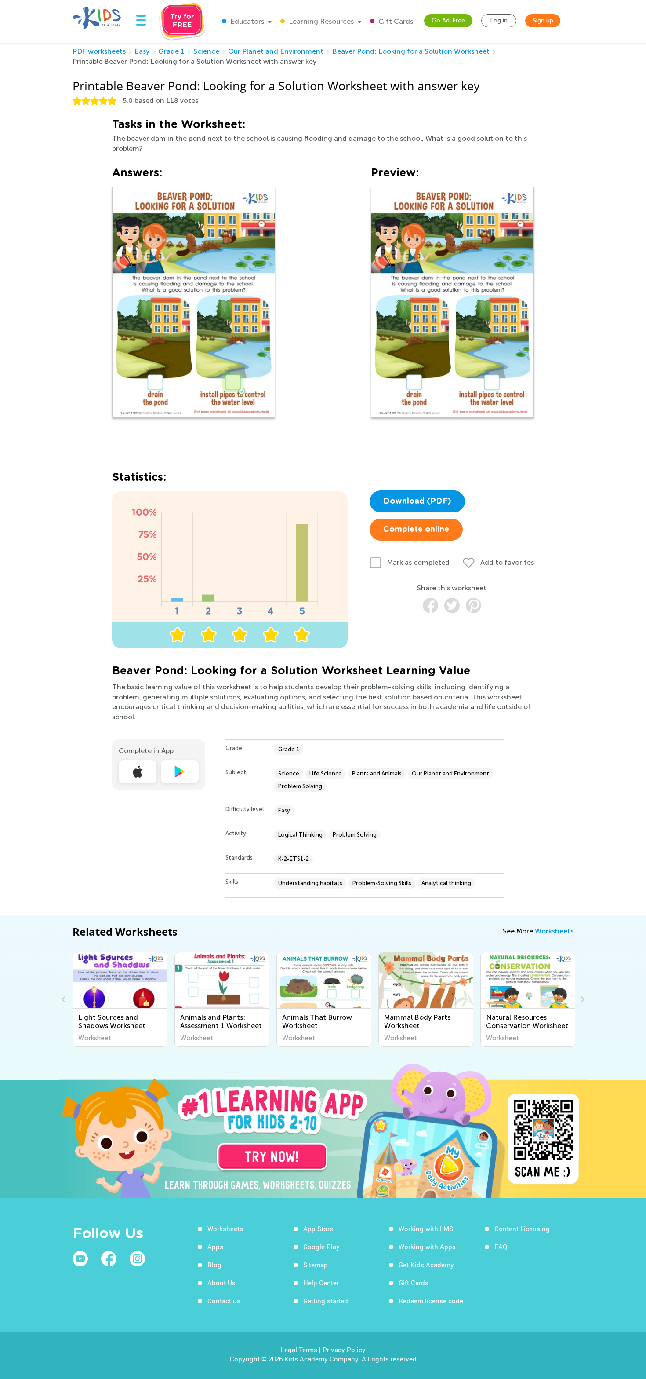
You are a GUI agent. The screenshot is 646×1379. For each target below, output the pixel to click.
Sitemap (315, 1264)
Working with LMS (426, 1228)
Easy (141, 51)
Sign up (543, 20)
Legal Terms (299, 1349)
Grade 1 (171, 51)
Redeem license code (431, 1300)
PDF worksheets (99, 51)
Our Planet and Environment (275, 51)
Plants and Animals (377, 773)
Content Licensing (522, 1228)
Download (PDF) (417, 501)
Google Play (321, 1246)
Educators (246, 21)
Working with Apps (427, 1246)
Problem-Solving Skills (381, 883)
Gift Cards (395, 21)
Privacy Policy (344, 1349)
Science (206, 51)
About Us (221, 1282)
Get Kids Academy (426, 1264)
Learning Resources (320, 21)
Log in (499, 20)
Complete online (416, 530)
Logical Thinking (300, 834)
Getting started (325, 1300)
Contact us (223, 1300)
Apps (215, 1246)
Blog (214, 1264)
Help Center (321, 1282)
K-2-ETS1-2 (293, 859)
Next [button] (581, 999)
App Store (318, 1228)
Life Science (325, 773)
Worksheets (554, 931)
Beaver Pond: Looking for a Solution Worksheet (411, 51)
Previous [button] (64, 999)
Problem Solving (300, 786)
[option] (120, 999)
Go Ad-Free (448, 20)
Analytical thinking (446, 883)
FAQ (500, 1246)
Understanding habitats (310, 883)
